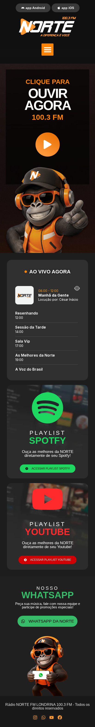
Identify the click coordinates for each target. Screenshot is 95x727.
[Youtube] (51, 717)
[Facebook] (59, 717)
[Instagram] (35, 717)
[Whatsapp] (43, 717)
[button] (48, 49)
